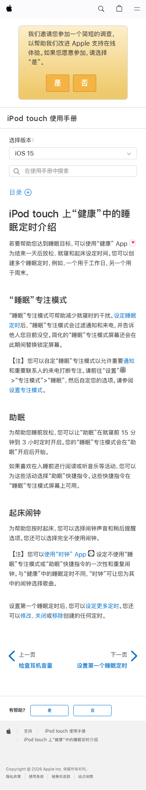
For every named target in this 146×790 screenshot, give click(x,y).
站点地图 (85, 777)
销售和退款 (61, 777)
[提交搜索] (17, 171)
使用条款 (36, 777)
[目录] (137, 9)
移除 (57, 615)
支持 (28, 731)
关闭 (40, 615)
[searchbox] (73, 171)
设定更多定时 (102, 606)
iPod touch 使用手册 (42, 118)
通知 (128, 361)
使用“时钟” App (65, 554)
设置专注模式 (26, 390)
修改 (25, 615)
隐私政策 (13, 777)
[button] (101, 9)
